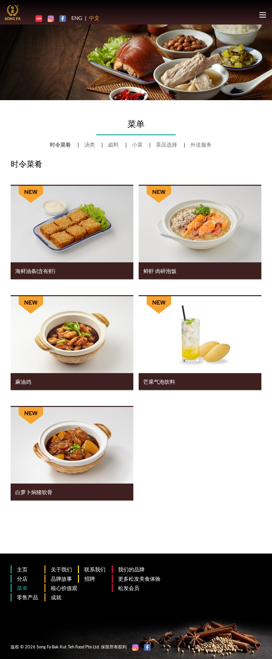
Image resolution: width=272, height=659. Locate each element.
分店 (22, 578)
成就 (56, 597)
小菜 (138, 144)
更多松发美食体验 (139, 578)
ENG (76, 18)
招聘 (89, 578)
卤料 (114, 144)
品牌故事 (61, 578)
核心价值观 (64, 588)
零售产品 (27, 597)
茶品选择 (167, 144)
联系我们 (94, 569)
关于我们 (61, 569)
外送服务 (201, 144)
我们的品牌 (131, 569)
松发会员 (128, 588)
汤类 (90, 144)
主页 (22, 569)
